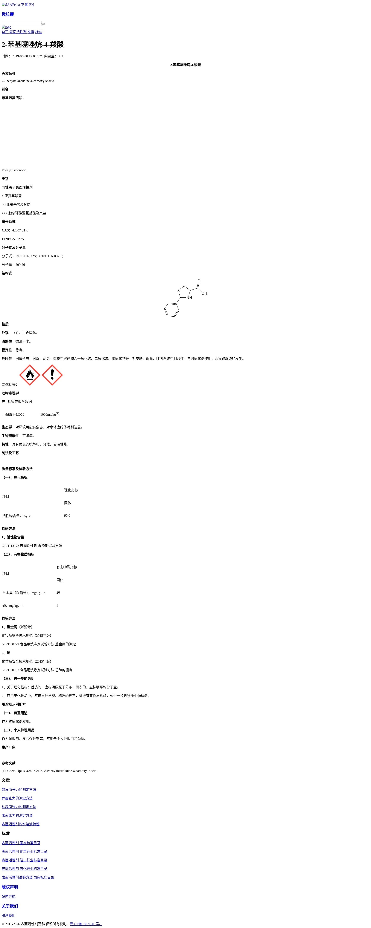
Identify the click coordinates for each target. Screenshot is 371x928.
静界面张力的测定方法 (19, 790)
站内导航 (8, 896)
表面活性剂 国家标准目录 (21, 843)
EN (31, 4)
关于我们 (10, 906)
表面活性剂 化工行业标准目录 (24, 851)
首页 (5, 32)
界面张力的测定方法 (17, 798)
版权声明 (10, 887)
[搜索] (43, 24)
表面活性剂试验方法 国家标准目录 (28, 877)
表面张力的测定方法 (17, 815)
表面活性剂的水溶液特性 (21, 824)
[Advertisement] (185, 134)
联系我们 (8, 915)
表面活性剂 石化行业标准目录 (24, 869)
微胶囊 (8, 14)
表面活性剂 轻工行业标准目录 (24, 860)
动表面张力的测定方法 (19, 807)
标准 (38, 32)
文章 (30, 32)
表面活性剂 (18, 32)
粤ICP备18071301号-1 (86, 924)
